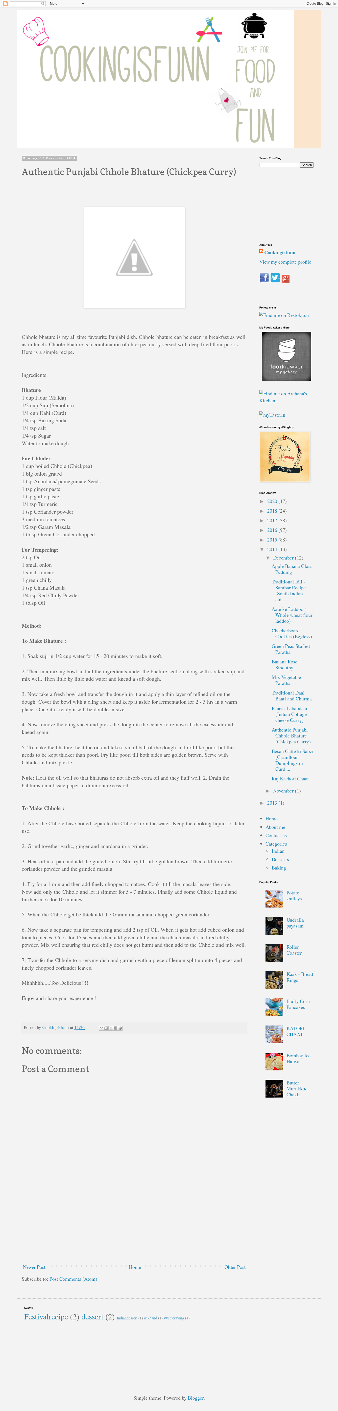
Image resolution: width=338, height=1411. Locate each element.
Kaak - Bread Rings (300, 977)
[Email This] (101, 1028)
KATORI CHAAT (296, 1031)
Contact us (276, 835)
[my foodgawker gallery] (286, 379)
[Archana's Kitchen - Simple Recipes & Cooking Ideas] (286, 400)
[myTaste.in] (272, 414)
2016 (272, 530)
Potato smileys (294, 895)
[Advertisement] (134, 1223)
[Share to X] (110, 1028)
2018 (272, 510)
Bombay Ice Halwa (299, 1058)
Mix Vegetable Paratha (286, 680)
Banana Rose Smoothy (284, 664)
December (284, 557)
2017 (272, 520)
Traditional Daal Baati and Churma (292, 695)
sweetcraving (174, 1317)
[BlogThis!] (106, 1028)
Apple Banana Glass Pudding (292, 569)
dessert (92, 1316)
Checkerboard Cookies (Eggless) (292, 633)
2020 (272, 501)
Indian (278, 851)
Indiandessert (127, 1317)
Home (135, 1267)
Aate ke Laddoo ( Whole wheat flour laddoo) (292, 615)
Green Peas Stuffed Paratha (291, 649)
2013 (272, 802)
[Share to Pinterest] (120, 1028)
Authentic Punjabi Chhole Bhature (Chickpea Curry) (291, 735)
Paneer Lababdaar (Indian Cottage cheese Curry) (290, 714)
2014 (272, 549)
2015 (272, 539)
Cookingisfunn (279, 252)
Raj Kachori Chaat (290, 778)
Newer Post (34, 1267)
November (284, 790)
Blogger (196, 1397)
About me (275, 827)
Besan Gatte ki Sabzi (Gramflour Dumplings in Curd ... (293, 760)
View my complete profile (285, 261)
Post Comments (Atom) (73, 1279)
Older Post (235, 1267)
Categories (276, 843)
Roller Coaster (294, 950)
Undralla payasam (295, 922)
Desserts (280, 859)
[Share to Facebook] (115, 1028)
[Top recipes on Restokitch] (284, 315)
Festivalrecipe (46, 1316)
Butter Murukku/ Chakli (297, 1088)
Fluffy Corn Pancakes (298, 1004)
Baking (279, 867)
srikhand (150, 1317)
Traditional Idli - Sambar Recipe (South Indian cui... (289, 590)
